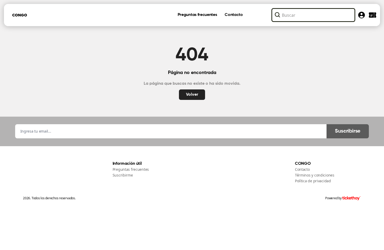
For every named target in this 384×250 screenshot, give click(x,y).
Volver (192, 95)
